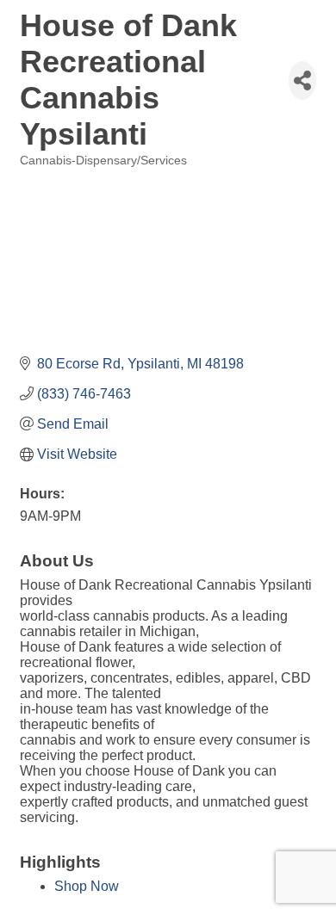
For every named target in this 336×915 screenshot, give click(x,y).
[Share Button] (302, 80)
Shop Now (86, 886)
